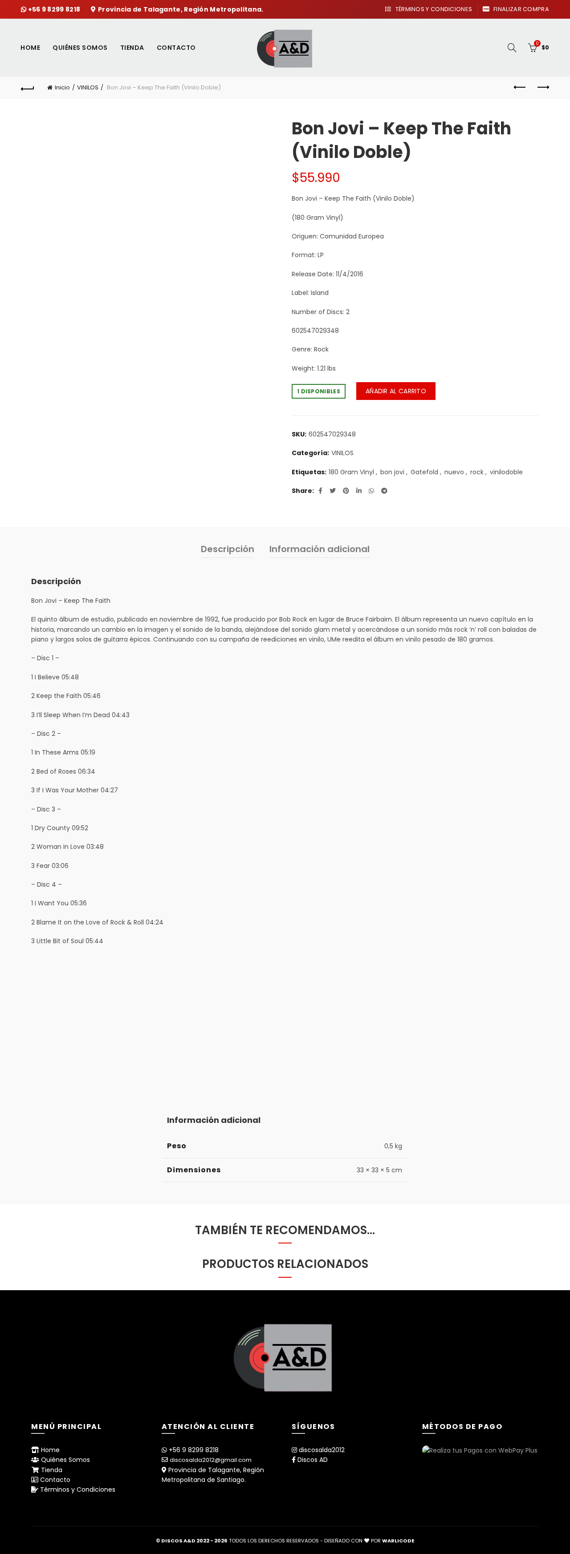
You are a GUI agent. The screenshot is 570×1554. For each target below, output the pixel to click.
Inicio (62, 87)
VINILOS (87, 87)
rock (477, 472)
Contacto (176, 47)
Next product (542, 88)
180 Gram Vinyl (351, 472)
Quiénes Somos (80, 47)
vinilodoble (506, 472)
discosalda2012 (322, 1449)
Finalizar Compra (520, 9)
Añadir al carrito (396, 391)
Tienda (132, 47)
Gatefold (424, 472)
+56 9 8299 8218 (55, 9)
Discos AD (312, 1459)
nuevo (454, 472)
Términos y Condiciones (433, 9)
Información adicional (319, 549)
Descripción (227, 549)
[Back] (27, 88)
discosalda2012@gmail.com (211, 1460)
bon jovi (392, 472)
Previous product (520, 88)
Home (30, 47)
